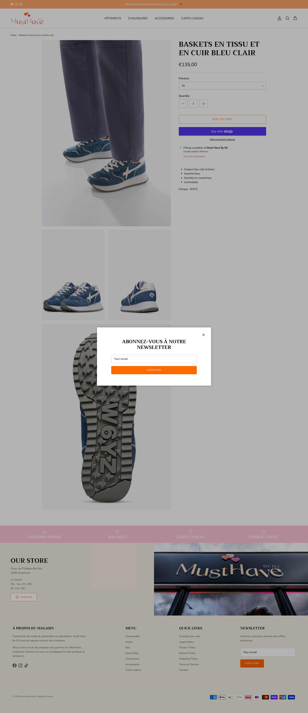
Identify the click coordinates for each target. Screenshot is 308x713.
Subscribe (154, 370)
